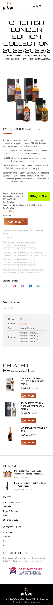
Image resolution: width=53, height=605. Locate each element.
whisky (37, 272)
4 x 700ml (23, 323)
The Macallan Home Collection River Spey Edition (32, 381)
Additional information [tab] (12, 302)
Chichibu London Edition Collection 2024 (19, 262)
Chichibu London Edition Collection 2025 (19, 266)
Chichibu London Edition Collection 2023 (19, 259)
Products (26, 231)
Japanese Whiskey (11, 272)
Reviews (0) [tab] (8, 308)
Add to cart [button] (28, 396)
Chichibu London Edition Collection (16, 245)
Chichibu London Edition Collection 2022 (19, 249)
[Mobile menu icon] (47, 6)
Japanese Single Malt (12, 269)
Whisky (5, 234)
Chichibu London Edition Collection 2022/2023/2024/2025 (25, 255)
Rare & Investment (36, 231)
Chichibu (11, 242)
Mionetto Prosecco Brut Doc (34, 430)
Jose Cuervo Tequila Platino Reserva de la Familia (32, 406)
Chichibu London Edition (26, 242)
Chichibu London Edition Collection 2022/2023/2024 (23, 252)
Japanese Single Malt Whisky (32, 269)
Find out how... (9, 211)
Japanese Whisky (17, 231)
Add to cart (16, 221)
